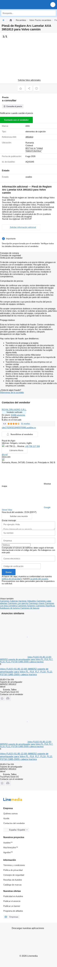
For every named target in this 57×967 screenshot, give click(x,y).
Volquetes (32, 601)
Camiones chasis (37, 603)
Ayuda (6, 818)
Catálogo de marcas (12, 885)
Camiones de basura (29, 608)
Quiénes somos (10, 813)
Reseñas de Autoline (12, 880)
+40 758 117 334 (32, 446)
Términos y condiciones (14, 865)
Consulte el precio (14, 106)
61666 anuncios (18, 415)
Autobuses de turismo (10, 608)
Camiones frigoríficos (45, 605)
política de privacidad (11, 579)
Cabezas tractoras (18, 601)
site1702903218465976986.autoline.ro (19, 427)
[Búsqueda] (53, 13)
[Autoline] (11, 20)
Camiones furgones (26, 605)
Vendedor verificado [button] (14, 412)
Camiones (5, 601)
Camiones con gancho (18, 603)
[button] (53, 4)
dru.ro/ (5, 454)
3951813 (29, 137)
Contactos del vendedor (14, 823)
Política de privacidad (13, 870)
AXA (27, 126)
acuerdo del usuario (39, 579)
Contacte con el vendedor (16, 120)
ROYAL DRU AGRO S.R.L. (14, 409)
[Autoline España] (18, 4)
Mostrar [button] (21, 446)
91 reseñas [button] (25, 424)
